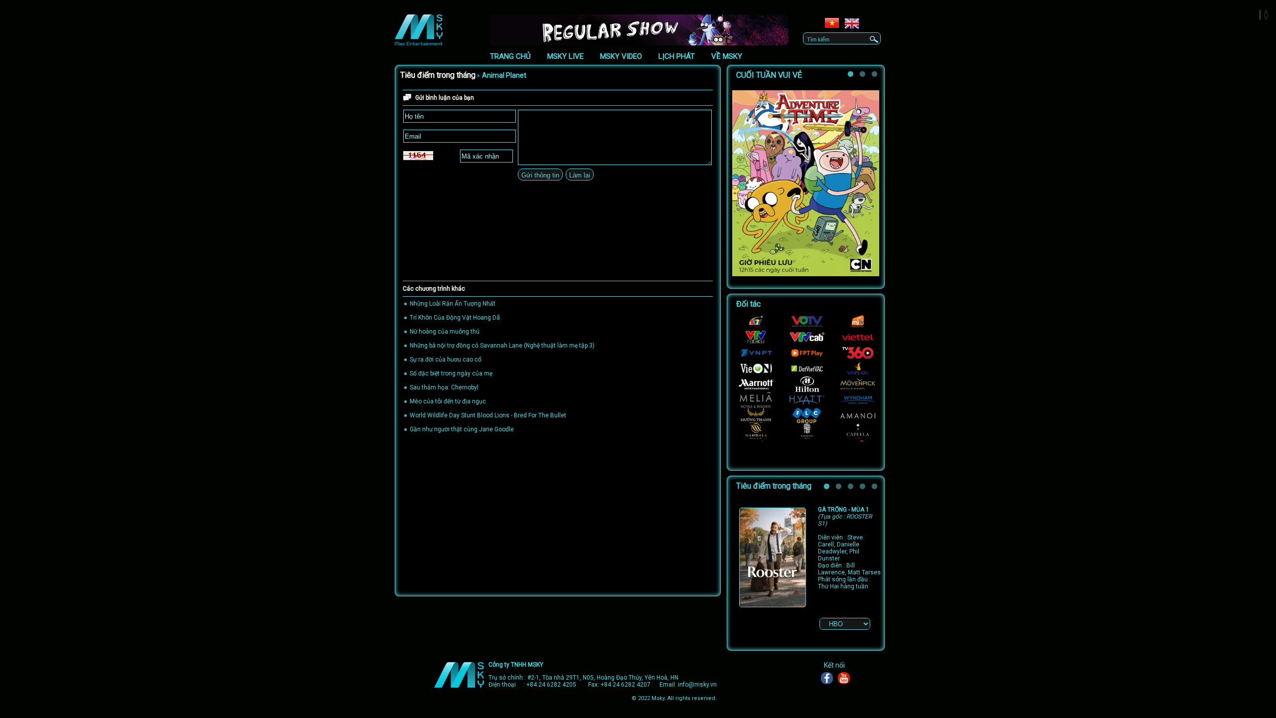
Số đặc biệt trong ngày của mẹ (451, 373)
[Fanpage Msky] (829, 678)
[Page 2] (863, 75)
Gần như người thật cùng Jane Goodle (462, 429)
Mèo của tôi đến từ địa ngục (448, 401)
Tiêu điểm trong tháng (438, 75)
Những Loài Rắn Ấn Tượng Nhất (452, 303)
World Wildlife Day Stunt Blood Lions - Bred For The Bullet (488, 415)
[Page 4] (863, 488)
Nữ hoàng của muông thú (444, 331)
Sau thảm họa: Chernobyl (444, 387)
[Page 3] (851, 488)
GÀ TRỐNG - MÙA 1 (845, 516)
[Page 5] (875, 488)
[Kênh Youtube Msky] (846, 678)
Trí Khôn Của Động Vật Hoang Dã (455, 317)
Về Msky (726, 56)
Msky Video (621, 56)
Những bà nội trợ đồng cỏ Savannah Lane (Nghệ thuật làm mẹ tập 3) (502, 345)
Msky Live (565, 56)
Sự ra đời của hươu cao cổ (445, 359)
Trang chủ (510, 56)
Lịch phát (676, 56)
